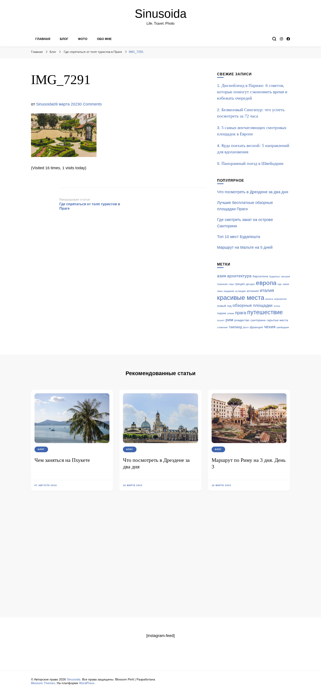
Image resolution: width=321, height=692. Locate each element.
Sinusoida (160, 13)
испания (253, 291)
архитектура (239, 276)
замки (286, 284)
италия (267, 290)
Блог (64, 39)
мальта (269, 299)
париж (221, 313)
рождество (241, 320)
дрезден (250, 284)
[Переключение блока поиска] (274, 39)
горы (231, 284)
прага (240, 312)
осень (277, 306)
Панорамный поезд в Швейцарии (252, 163)
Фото (82, 39)
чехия (269, 326)
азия (221, 276)
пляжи (230, 313)
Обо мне (104, 39)
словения (222, 327)
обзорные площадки (253, 305)
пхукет (220, 320)
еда (279, 284)
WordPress (86, 683)
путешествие (265, 312)
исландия (240, 291)
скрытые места (277, 320)
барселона (260, 276)
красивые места (240, 297)
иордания (229, 291)
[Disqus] (160, 560)
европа (266, 283)
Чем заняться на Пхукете (62, 460)
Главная (42, 39)
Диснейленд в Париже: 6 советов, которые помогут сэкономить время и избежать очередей (252, 91)
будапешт (274, 276)
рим (229, 320)
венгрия (285, 276)
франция (256, 327)
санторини (258, 320)
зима (220, 291)
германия (222, 284)
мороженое (280, 299)
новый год (224, 305)
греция (240, 284)
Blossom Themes (43, 683)
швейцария (282, 327)
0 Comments (90, 104)
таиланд (235, 327)
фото (246, 327)
